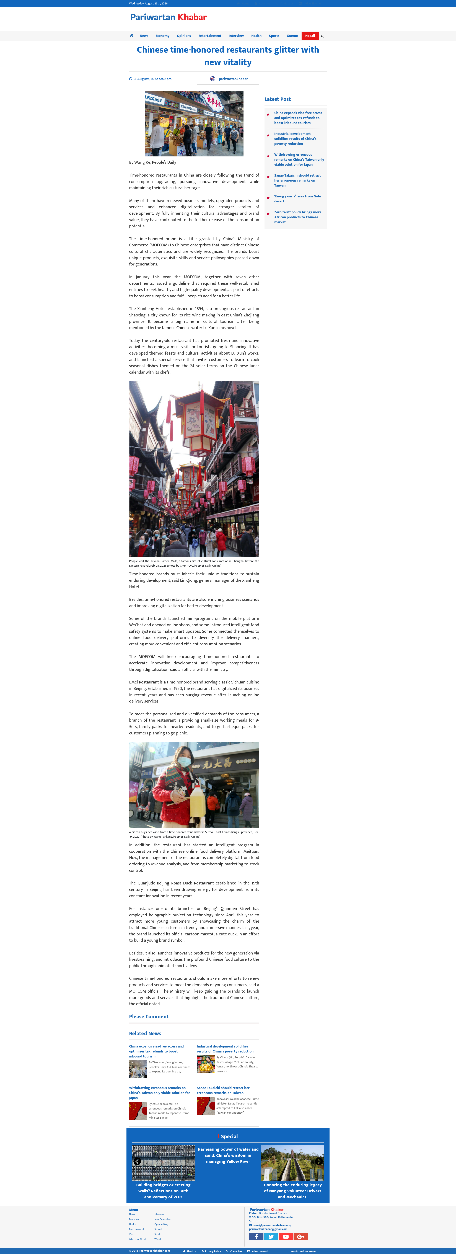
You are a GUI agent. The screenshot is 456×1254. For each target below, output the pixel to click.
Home (245, 3)
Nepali (310, 36)
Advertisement (313, 3)
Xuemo (292, 36)
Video (132, 1234)
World (157, 1239)
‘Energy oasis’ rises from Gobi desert (297, 198)
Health (256, 36)
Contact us (286, 3)
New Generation (162, 1219)
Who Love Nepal (137, 1239)
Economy (163, 36)
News (144, 36)
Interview (236, 36)
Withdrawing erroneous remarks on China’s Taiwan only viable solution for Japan (299, 160)
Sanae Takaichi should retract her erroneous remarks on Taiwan (297, 180)
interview (159, 1214)
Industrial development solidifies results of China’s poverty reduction (295, 139)
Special (229, 1136)
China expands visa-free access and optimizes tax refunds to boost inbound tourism (298, 118)
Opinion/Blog (161, 1224)
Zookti (313, 1251)
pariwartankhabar (233, 79)
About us (264, 3)
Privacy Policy (213, 1251)
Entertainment (209, 36)
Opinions (184, 36)
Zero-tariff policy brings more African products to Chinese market (297, 217)
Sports (274, 36)
